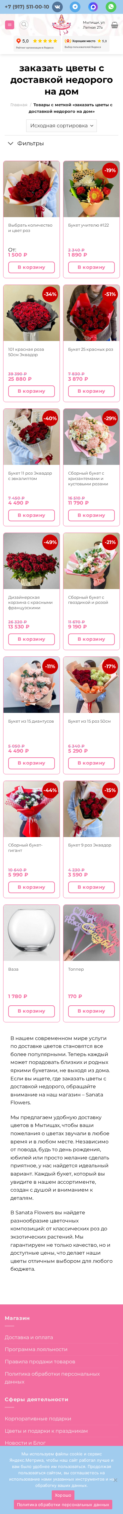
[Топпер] (91, 933)
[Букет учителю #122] (91, 189)
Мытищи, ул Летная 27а (94, 25)
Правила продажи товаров (40, 1362)
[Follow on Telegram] (75, 7)
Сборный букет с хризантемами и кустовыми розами (88, 478)
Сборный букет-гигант (25, 847)
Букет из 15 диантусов (31, 721)
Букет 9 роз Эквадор (89, 844)
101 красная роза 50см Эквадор (26, 352)
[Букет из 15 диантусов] (31, 685)
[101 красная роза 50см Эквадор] (31, 313)
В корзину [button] (31, 267)
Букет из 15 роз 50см (89, 721)
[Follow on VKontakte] (57, 7)
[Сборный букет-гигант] (31, 809)
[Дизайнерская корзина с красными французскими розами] (31, 561)
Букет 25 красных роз (90, 349)
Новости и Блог (25, 1443)
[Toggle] (11, 144)
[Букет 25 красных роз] (91, 313)
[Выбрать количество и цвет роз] (31, 189)
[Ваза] (31, 933)
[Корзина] (114, 25)
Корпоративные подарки (38, 1419)
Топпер (76, 969)
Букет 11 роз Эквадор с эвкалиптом (30, 476)
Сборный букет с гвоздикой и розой (88, 600)
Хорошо (63, 1495)
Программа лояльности (36, 1349)
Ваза (13, 969)
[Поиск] (24, 24)
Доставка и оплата (29, 1337)
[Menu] (9, 25)
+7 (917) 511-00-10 (27, 7)
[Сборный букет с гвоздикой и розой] (91, 561)
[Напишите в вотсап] (111, 7)
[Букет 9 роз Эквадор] (91, 809)
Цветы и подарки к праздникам (46, 1431)
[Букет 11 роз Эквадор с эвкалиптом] (31, 437)
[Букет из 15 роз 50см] (91, 685)
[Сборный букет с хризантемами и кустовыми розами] (91, 437)
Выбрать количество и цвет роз (30, 227)
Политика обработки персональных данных (52, 1378)
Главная (18, 104)
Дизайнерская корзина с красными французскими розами (30, 602)
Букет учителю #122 (88, 225)
